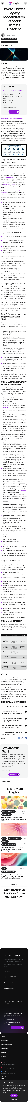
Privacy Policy (14, 1099)
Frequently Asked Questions (9, 107)
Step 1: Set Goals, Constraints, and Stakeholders (14, 90)
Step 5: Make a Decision (8, 102)
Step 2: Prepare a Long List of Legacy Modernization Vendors (11, 93)
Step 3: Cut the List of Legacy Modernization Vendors (13, 97)
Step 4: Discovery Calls (8, 100)
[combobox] (5, 977)
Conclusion (5, 105)
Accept (14, 1095)
